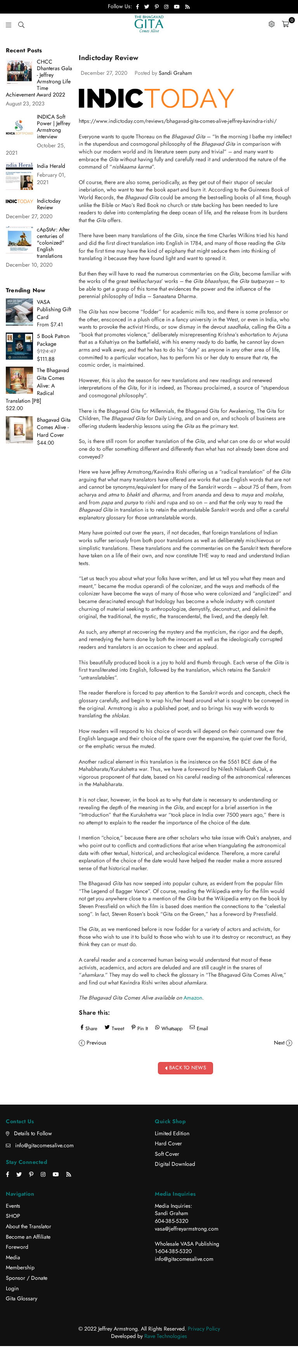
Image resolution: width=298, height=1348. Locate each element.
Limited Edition (172, 1133)
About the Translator (28, 1226)
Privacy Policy (204, 1328)
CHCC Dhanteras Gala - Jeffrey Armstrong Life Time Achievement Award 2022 (39, 78)
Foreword (17, 1247)
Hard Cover (168, 1143)
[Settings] (271, 24)
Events (13, 1206)
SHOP (13, 1216)
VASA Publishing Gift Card (54, 309)
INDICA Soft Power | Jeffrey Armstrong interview (53, 127)
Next (279, 1042)
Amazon (193, 998)
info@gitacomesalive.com (44, 1145)
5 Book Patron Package (53, 340)
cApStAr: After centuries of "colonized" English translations (53, 242)
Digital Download (175, 1164)
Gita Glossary (21, 1298)
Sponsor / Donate (26, 1278)
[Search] (21, 24)
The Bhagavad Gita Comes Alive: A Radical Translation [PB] (37, 385)
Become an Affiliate (28, 1237)
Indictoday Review (49, 204)
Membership (20, 1267)
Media (13, 1257)
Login (12, 1288)
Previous (96, 1042)
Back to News (187, 1067)
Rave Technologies (165, 1336)
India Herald (51, 166)
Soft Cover (167, 1154)
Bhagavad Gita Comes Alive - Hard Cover (54, 427)
